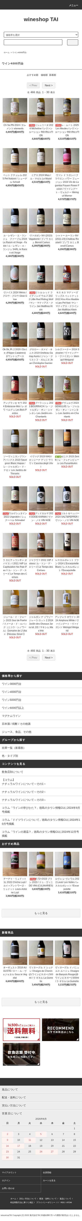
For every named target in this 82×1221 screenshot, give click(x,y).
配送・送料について (48, 1199)
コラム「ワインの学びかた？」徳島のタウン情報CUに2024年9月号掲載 (41, 809)
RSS (63, 1202)
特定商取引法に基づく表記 (21, 1202)
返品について (65, 1199)
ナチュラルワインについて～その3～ (24, 799)
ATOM (69, 1202)
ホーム (7, 52)
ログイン (6, 1180)
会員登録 (47, 1172)
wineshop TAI (41, 19)
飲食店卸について (12, 771)
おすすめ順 (32, 75)
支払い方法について (27, 1199)
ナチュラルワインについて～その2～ (24, 791)
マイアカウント (9, 1172)
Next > (49, 85)
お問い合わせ (8, 1188)
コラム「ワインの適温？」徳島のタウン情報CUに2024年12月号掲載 (40, 833)
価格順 (44, 75)
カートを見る (49, 1180)
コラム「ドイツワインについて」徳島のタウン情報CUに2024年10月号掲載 (41, 821)
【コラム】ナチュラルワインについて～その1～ (24, 781)
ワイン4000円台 (19, 52)
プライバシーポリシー (45, 1202)
